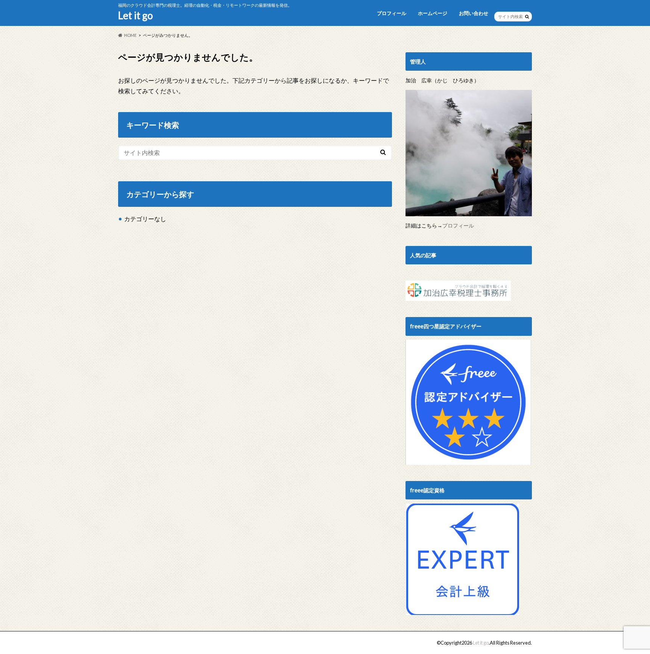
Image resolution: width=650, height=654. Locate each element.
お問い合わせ (473, 13)
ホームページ (432, 13)
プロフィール (391, 13)
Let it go (135, 15)
